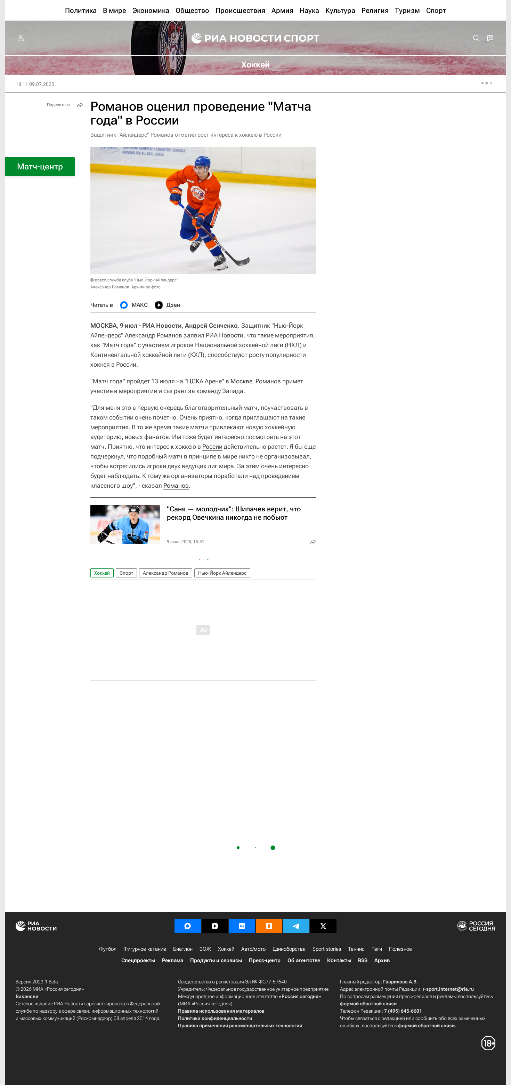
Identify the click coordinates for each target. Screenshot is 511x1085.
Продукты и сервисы (216, 960)
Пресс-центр (265, 960)
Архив (382, 960)
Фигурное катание (144, 949)
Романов (176, 485)
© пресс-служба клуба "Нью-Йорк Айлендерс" (134, 280)
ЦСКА (195, 381)
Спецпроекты (138, 960)
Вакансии (27, 996)
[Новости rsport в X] (323, 926)
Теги (377, 949)
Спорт (126, 573)
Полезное (400, 949)
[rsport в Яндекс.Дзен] (215, 926)
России (212, 446)
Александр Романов (165, 573)
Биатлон (183, 949)
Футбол (107, 949)
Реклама (172, 960)
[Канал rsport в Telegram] (296, 926)
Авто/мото (253, 949)
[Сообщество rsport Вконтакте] (242, 926)
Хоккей (102, 573)
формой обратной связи (368, 1003)
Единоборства (289, 949)
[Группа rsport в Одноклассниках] (269, 926)
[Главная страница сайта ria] (232, 38)
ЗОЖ (205, 949)
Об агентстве (303, 960)
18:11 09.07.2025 (35, 84)
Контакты (339, 960)
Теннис (356, 949)
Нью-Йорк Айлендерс (222, 573)
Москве (241, 381)
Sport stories (327, 949)
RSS (362, 960)
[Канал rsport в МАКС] (188, 926)
